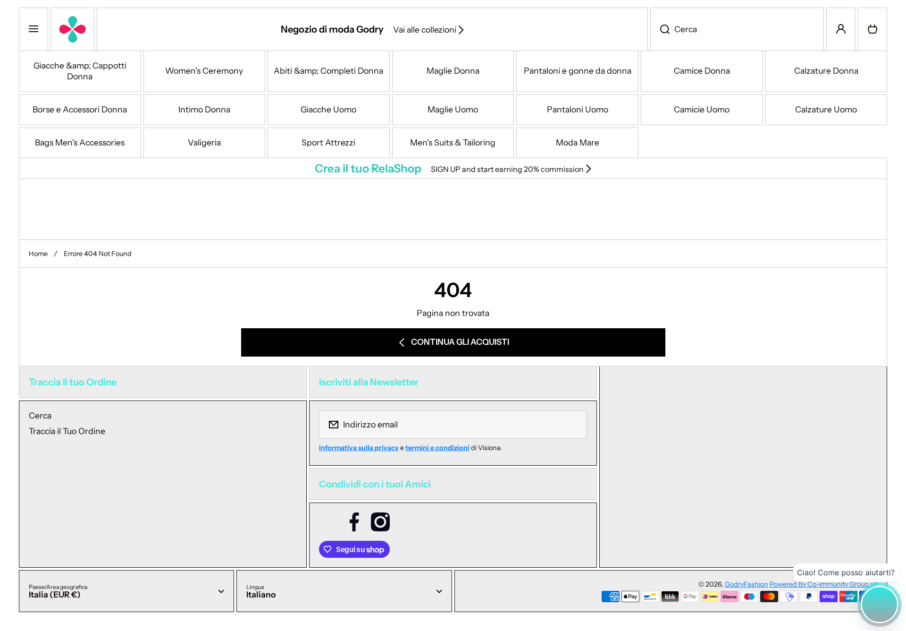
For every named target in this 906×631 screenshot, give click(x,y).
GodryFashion (746, 584)
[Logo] (72, 29)
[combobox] (737, 29)
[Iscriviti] (574, 424)
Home (38, 253)
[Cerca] (660, 29)
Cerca (40, 415)
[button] (872, 29)
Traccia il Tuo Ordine (67, 431)
